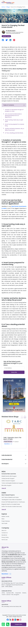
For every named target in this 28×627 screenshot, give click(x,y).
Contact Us (5, 533)
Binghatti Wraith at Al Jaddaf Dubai (11, 504)
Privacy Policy (5, 537)
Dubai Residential (7, 459)
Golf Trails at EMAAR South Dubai (10, 497)
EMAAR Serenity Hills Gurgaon (9, 476)
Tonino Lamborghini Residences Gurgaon (12, 483)
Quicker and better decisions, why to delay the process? (14, 129)
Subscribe (14, 372)
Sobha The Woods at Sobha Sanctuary (12, 506)
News (3, 519)
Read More (5, 574)
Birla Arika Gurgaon (6, 485)
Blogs (8, 7)
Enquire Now (18, 624)
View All (4, 488)
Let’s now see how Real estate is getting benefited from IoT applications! (13, 115)
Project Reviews (8, 441)
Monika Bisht (11, 30)
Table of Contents (8, 105)
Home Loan (5, 539)
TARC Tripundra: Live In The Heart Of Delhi (12, 438)
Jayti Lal (16, 441)
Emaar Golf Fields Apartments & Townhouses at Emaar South (14, 502)
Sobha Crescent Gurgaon (8, 481)
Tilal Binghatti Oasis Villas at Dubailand (12, 499)
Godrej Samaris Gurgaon (8, 478)
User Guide (4, 523)
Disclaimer (4, 535)
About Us (4, 530)
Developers (5, 463)
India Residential (7, 455)
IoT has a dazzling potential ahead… (14, 133)
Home (3, 7)
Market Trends (6, 36)
